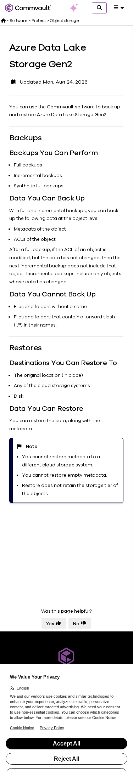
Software (19, 20)
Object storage (64, 20)
